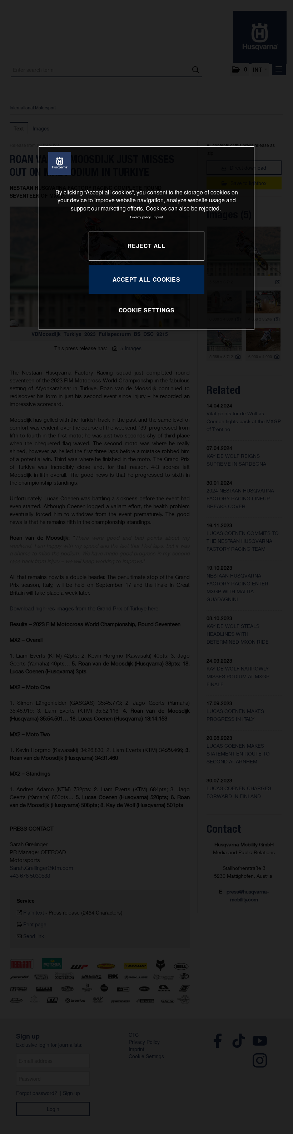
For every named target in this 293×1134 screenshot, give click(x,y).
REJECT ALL (146, 246)
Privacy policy (140, 216)
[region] (146, 238)
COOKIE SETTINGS (147, 310)
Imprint (158, 216)
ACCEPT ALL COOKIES (146, 279)
